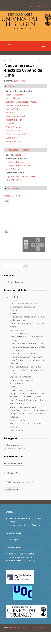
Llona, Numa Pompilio (16, 116)
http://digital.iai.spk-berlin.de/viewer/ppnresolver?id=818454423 (19, 165)
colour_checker (16, 430)
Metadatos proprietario (18, 149)
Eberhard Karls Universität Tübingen (24, 525)
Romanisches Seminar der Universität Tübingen (28, 627)
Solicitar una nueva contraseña (20, 482)
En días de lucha (17, 383)
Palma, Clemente (14, 127)
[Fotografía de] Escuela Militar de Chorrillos (28, 413)
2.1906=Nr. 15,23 (12, 196)
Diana (12, 386)
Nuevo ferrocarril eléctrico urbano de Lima (28, 400)
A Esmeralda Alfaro (18, 333)
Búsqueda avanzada (16, 448)
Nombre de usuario (14, 463)
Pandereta (14, 310)
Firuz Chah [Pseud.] (14, 98)
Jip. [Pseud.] (11, 112)
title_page (14, 300)
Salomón (14, 313)
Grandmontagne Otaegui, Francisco (22, 101)
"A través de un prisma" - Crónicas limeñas (28, 410)
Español (30, 6)
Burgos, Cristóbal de (15, 94)
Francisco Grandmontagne (21, 380)
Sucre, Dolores (12, 137)
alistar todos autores (16, 282)
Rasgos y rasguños (18, 420)
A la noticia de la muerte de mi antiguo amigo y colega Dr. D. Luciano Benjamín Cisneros (26, 370)
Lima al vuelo (15, 363)
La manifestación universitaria (23, 407)
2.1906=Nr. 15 (18, 80)
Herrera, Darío (12, 109)
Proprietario (13, 188)
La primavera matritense (20, 376)
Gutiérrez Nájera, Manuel (17, 105)
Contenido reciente (15, 445)
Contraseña (10, 473)
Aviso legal (13, 539)
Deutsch (39, 6)
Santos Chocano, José (16, 134)
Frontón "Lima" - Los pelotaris (22, 390)
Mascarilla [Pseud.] (14, 119)
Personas (12, 86)
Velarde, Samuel (13, 141)
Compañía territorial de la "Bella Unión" (27, 343)
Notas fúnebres (17, 417)
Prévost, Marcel (13, 130)
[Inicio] (26, 25)
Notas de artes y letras (19, 403)
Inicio (6, 61)
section (18, 154)
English (48, 6)
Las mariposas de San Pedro (22, 353)
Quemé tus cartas (17, 330)
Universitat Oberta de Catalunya (22, 560)
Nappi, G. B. (11, 123)
